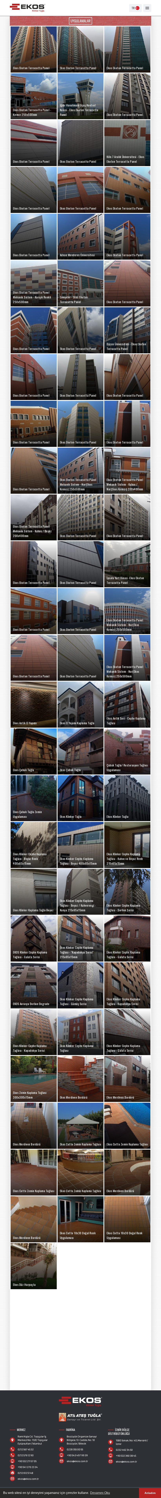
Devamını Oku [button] (100, 1492)
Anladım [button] (150, 1492)
